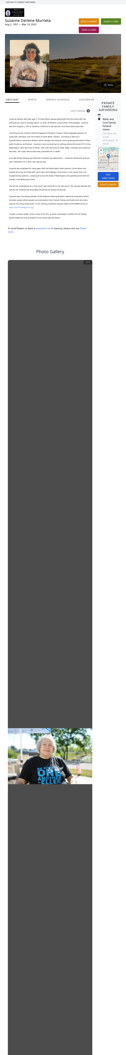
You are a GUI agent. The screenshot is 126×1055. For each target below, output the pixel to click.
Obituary (12, 99)
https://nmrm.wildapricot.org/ (21, 207)
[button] (108, 156)
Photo (32, 99)
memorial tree (43, 228)
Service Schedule (58, 99)
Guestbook (86, 99)
